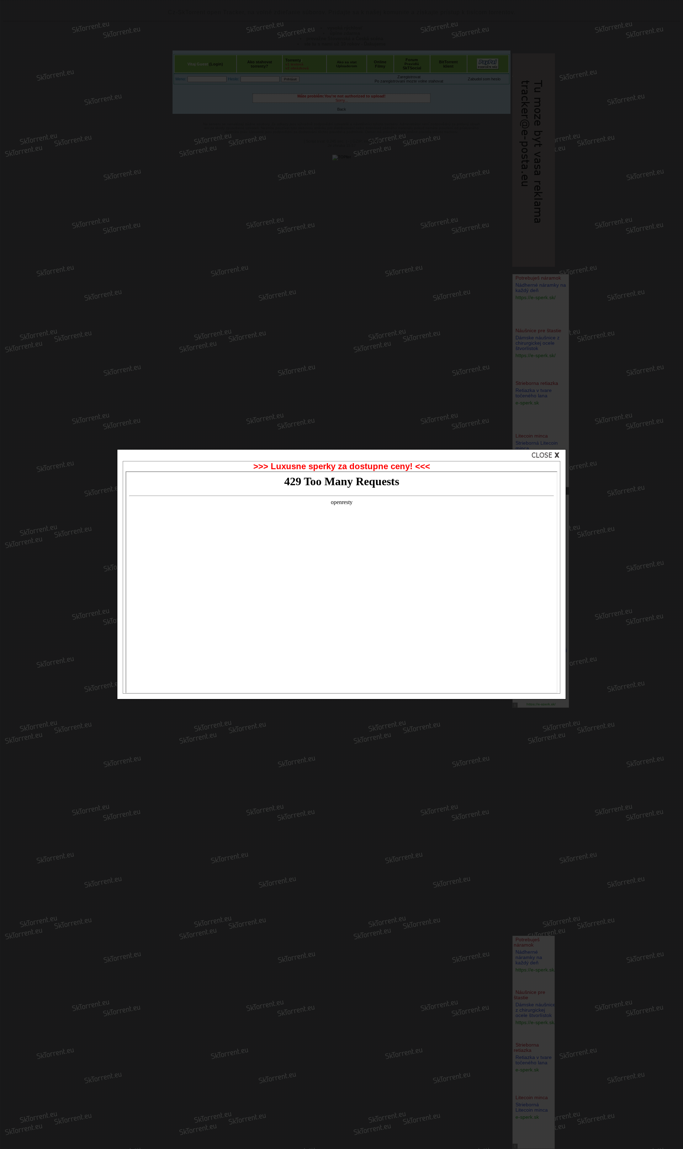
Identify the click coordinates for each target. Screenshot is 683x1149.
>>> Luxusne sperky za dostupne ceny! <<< (341, 466)
